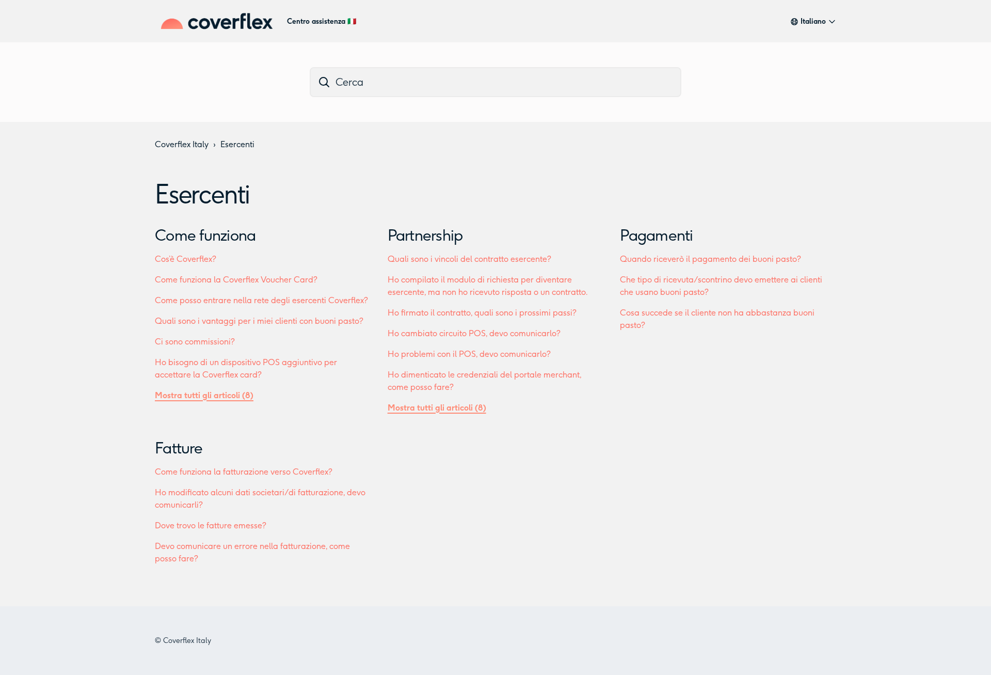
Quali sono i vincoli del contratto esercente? (469, 259)
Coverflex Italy (182, 144)
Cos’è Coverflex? (185, 259)
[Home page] (217, 21)
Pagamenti (656, 235)
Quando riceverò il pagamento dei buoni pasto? (710, 259)
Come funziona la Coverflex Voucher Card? (236, 280)
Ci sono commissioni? (195, 342)
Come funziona (205, 235)
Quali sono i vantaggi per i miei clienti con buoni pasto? (259, 321)
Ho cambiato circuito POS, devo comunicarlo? (474, 333)
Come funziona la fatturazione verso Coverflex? (243, 472)
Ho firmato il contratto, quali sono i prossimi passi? (482, 313)
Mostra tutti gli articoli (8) (204, 395)
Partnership (425, 235)
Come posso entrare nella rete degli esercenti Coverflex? (261, 300)
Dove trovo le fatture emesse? (210, 525)
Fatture (178, 448)
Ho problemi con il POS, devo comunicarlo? (469, 354)
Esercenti (237, 144)
